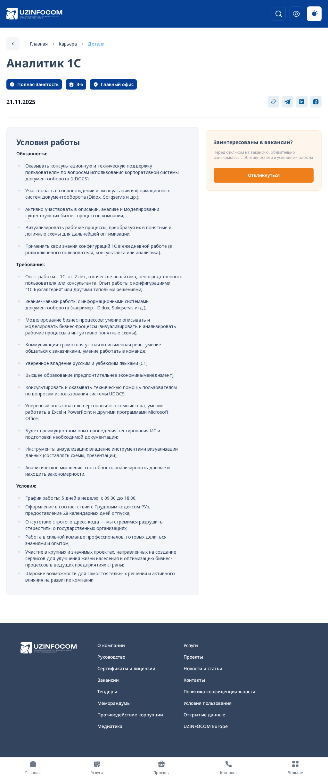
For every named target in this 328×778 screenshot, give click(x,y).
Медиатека (109, 726)
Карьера (68, 44)
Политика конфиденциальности (219, 691)
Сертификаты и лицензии (126, 668)
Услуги (191, 645)
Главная (39, 44)
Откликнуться (264, 175)
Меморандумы (114, 703)
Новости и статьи (203, 668)
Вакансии (108, 680)
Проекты (193, 657)
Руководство (111, 657)
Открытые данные (204, 715)
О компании (111, 645)
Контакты (194, 680)
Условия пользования (208, 703)
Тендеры (107, 691)
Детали (96, 44)
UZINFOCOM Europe (206, 726)
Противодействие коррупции (130, 715)
